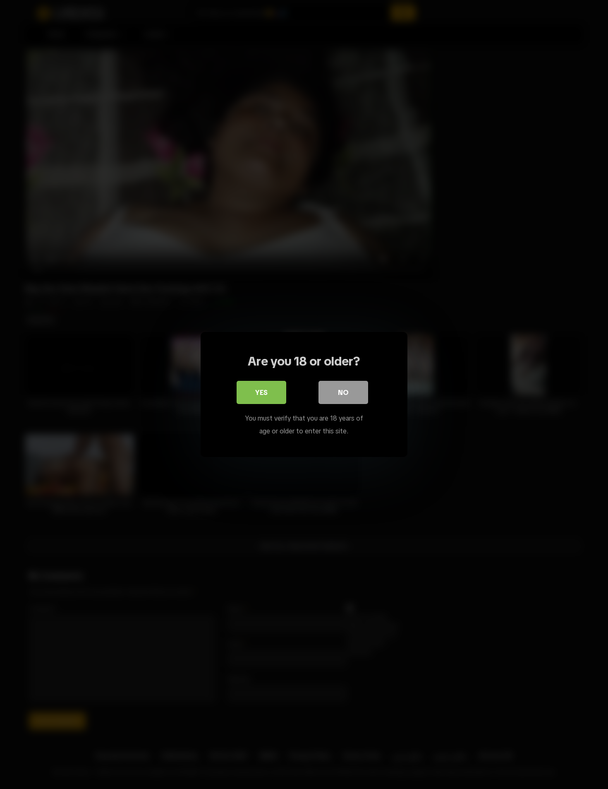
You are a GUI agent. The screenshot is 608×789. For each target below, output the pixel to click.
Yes (261, 392)
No (343, 392)
